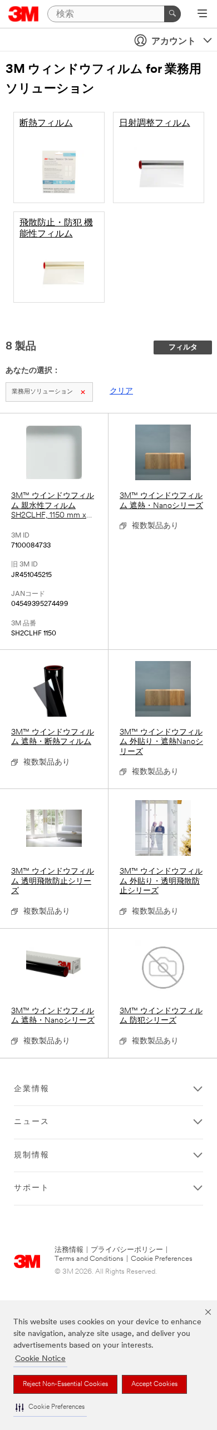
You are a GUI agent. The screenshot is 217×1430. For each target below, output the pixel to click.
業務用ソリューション (42, 392)
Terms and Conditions (89, 1259)
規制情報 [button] (32, 1155)
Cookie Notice (40, 1359)
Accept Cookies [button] (154, 1384)
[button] (50, 1407)
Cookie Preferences (162, 1259)
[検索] (172, 14)
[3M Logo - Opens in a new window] (23, 14)
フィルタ (183, 347)
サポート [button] (32, 1188)
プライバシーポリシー (127, 1250)
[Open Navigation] (202, 14)
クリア (121, 391)
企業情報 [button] (32, 1089)
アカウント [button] (173, 41)
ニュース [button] (32, 1122)
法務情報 (69, 1250)
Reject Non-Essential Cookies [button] (65, 1384)
